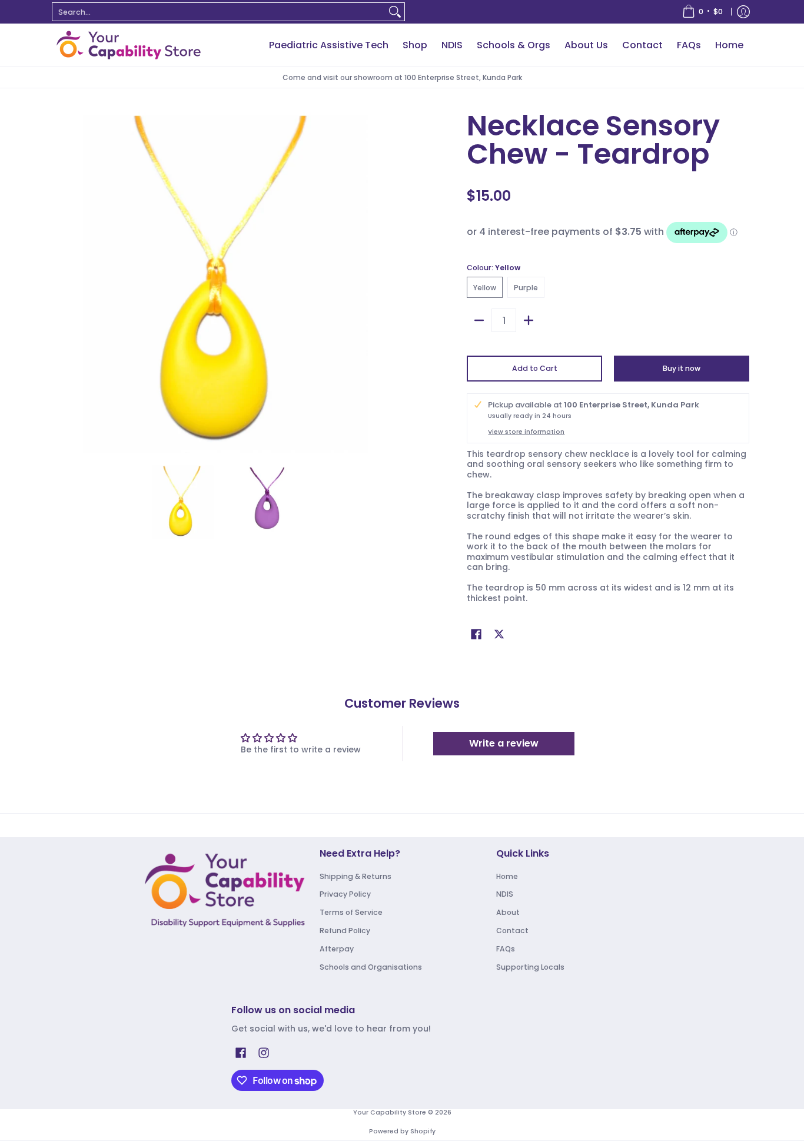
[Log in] (743, 12)
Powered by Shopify (402, 1131)
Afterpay (337, 949)
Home (507, 876)
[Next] (388, 283)
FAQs (505, 949)
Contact (512, 931)
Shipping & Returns (355, 876)
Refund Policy (345, 931)
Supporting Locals (530, 967)
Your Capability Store (389, 1112)
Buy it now (681, 368)
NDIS (504, 894)
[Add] (528, 320)
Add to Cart (534, 368)
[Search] (395, 12)
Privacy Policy (345, 894)
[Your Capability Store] (128, 45)
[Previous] (63, 283)
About (508, 912)
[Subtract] (479, 320)
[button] (476, 634)
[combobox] (219, 12)
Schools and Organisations (371, 967)
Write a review (504, 743)
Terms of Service (351, 912)
